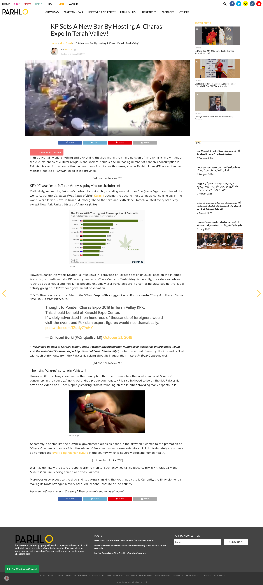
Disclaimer (207, 575)
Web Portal (118, 575)
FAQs (60, 575)
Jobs (108, 575)
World (73, 4)
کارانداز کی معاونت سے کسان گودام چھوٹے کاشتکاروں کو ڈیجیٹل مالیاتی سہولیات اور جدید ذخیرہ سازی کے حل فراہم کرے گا (217, 186)
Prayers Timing (146, 575)
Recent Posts (203, 23)
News (27, 4)
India (61, 4)
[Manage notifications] (6, 578)
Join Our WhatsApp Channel (22, 569)
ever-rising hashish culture (70, 452)
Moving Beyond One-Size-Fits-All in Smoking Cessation (120, 553)
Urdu (50, 4)
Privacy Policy (192, 575)
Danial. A (68, 49)
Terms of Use (178, 575)
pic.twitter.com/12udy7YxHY (69, 328)
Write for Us (219, 575)
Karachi (99, 195)
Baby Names (131, 575)
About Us (52, 575)
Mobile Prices (98, 575)
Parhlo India (84, 575)
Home (6, 4)
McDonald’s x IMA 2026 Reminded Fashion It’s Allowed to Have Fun (124, 540)
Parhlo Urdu (128, 12)
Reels (38, 4)
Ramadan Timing (162, 575)
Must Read (52, 12)
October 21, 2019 (117, 337)
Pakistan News (73, 12)
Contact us (70, 575)
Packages (167, 12)
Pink (17, 4)
